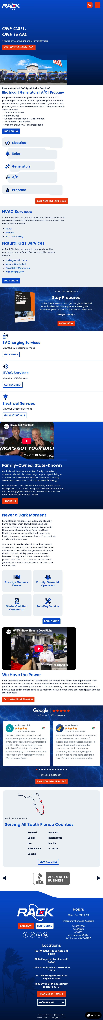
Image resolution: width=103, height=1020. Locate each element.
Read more (34, 758)
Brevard (32, 832)
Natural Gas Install (15, 264)
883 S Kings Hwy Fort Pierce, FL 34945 (52, 961)
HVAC (8, 228)
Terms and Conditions (46, 1015)
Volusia (32, 854)
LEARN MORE (66, 323)
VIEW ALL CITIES (48, 861)
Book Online (11, 131)
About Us (10, 501)
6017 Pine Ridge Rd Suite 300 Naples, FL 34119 (51, 977)
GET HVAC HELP (12, 384)
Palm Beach (34, 848)
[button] (36, 769)
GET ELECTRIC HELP (14, 415)
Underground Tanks (16, 260)
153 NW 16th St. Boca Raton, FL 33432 (51, 952)
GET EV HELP (11, 354)
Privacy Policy (60, 1015)
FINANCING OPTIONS (50, 993)
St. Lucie (53, 848)
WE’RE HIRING (46, 1002)
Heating (9, 232)
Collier (31, 838)
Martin (52, 843)
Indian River (55, 838)
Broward (53, 832)
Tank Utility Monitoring (17, 268)
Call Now (26, 925)
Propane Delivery (14, 271)
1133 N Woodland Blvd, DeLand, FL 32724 (51, 969)
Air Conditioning (14, 236)
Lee (30, 843)
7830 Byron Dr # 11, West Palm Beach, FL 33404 (51, 985)
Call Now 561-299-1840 (18, 47)
